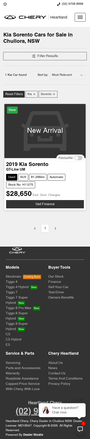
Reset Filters (14, 94)
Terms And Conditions (65, 378)
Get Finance (45, 204)
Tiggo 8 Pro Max (18, 308)
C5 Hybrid (13, 339)
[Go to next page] (55, 228)
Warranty (13, 373)
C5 (8, 334)
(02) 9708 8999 (72, 4)
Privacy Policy (59, 384)
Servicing (13, 363)
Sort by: (43, 75)
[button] (80, 17)
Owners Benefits (61, 297)
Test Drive (56, 292)
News (52, 368)
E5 (8, 345)
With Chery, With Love (23, 389)
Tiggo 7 (11, 292)
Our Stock (56, 276)
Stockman (13, 276)
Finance (54, 282)
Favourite (66, 158)
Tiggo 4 (11, 282)
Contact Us (57, 373)
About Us (55, 363)
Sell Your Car (58, 287)
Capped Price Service (23, 384)
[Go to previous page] (34, 228)
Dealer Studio (33, 435)
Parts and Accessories (23, 368)
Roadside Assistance (22, 378)
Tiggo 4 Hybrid (17, 287)
